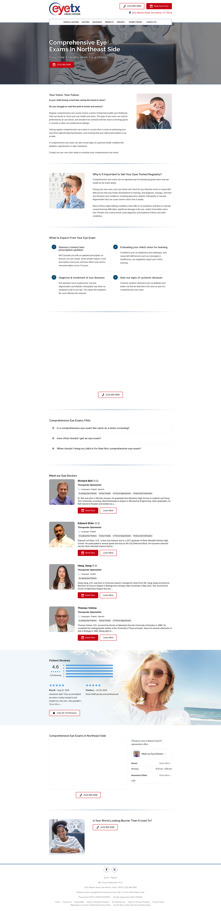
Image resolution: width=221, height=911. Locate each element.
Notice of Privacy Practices (139, 902)
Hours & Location (71, 22)
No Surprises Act (118, 902)
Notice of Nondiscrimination (98, 902)
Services (121, 22)
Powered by (94, 897)
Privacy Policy (158, 902)
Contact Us (151, 22)
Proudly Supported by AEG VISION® (127, 897)
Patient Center (135, 22)
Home (57, 902)
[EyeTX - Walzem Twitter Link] (114, 869)
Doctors (86, 22)
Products (109, 22)
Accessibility (79, 902)
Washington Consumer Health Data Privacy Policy (91, 905)
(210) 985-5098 (130, 887)
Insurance (97, 22)
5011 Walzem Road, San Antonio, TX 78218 (151, 13)
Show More (54, 704)
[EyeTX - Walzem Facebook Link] (106, 869)
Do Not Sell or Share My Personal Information (132, 905)
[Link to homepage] (70, 9)
